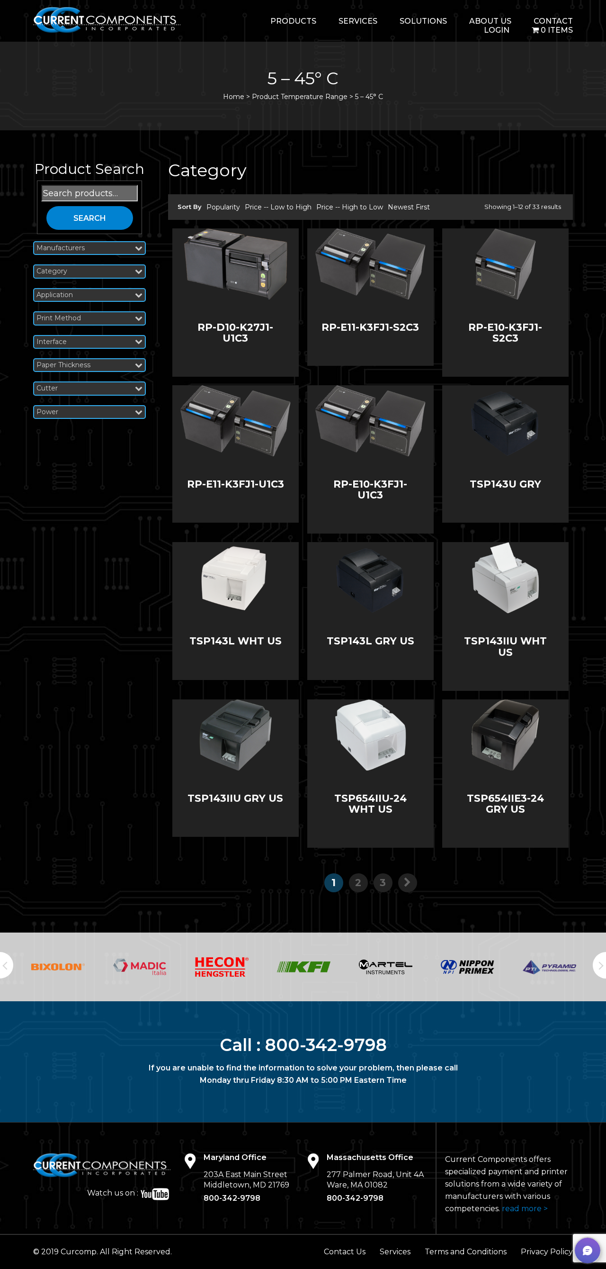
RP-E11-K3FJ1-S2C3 (370, 327)
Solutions (423, 21)
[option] (58, 966)
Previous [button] (6, 965)
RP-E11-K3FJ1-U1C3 (235, 484)
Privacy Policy (547, 1251)
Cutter (47, 388)
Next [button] (599, 965)
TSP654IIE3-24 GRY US (505, 803)
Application (54, 295)
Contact (553, 21)
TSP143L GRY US (370, 641)
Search (89, 218)
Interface (51, 341)
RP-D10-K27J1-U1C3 (235, 332)
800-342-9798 (326, 1044)
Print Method (58, 318)
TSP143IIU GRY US (235, 798)
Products (293, 21)
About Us (490, 21)
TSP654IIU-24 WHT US (370, 803)
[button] (587, 1250)
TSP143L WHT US (235, 641)
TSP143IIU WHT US (505, 646)
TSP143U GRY (505, 484)
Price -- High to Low (349, 207)
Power (47, 412)
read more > (525, 1208)
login (496, 30)
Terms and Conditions (466, 1251)
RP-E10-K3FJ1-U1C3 (370, 489)
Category (51, 271)
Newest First (409, 207)
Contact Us (344, 1251)
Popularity (223, 207)
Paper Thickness (63, 365)
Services (358, 21)
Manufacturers (60, 248)
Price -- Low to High (278, 207)
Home (233, 96)
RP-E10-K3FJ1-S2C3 (505, 332)
